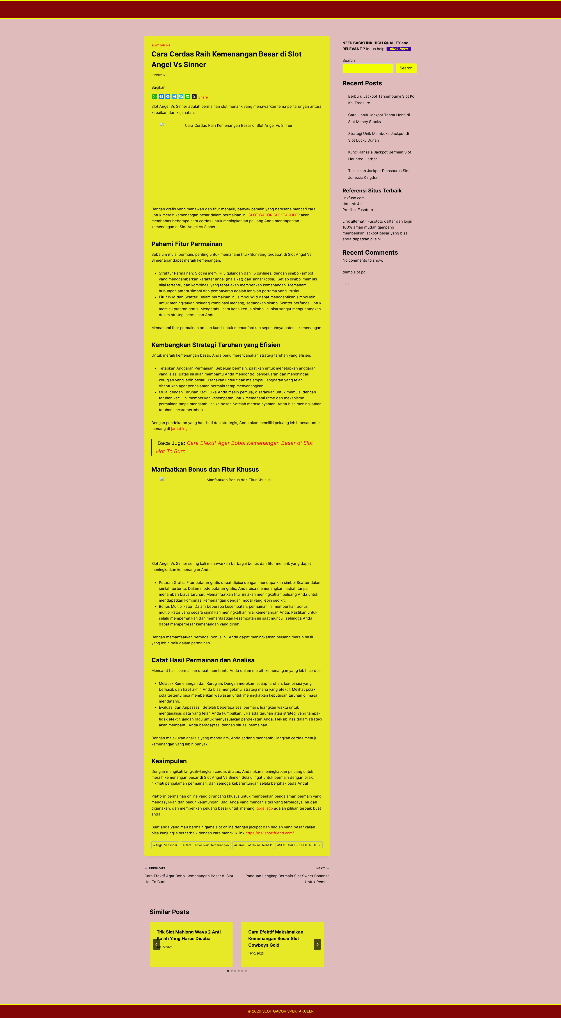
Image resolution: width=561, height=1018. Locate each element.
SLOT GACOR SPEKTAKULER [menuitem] (274, 215)
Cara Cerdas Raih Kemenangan (206, 845)
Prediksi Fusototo (358, 210)
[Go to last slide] (156, 944)
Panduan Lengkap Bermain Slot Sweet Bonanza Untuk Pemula (287, 875)
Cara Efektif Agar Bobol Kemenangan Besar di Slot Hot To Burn (188, 875)
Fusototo (375, 221)
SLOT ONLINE (160, 45)
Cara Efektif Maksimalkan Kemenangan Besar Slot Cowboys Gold (275, 938)
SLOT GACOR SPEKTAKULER (298, 845)
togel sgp (265, 808)
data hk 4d (352, 204)
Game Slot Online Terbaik (253, 845)
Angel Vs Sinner (165, 845)
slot (346, 284)
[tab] (228, 971)
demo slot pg (354, 272)
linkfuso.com (354, 198)
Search (349, 60)
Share (203, 97)
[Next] (317, 944)
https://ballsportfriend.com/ (269, 833)
